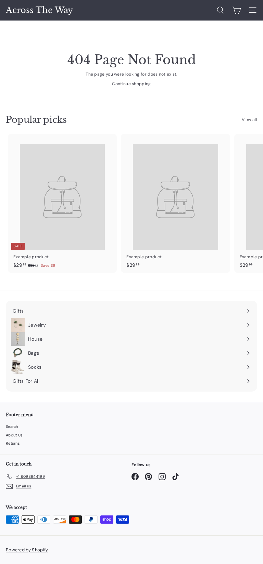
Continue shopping (131, 84)
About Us (14, 435)
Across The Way (39, 10)
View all (249, 119)
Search (12, 426)
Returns (13, 443)
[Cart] (236, 10)
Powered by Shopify (27, 550)
